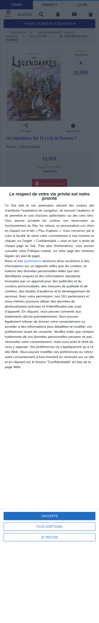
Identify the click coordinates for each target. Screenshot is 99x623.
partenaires (32, 261)
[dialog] (49, 405)
